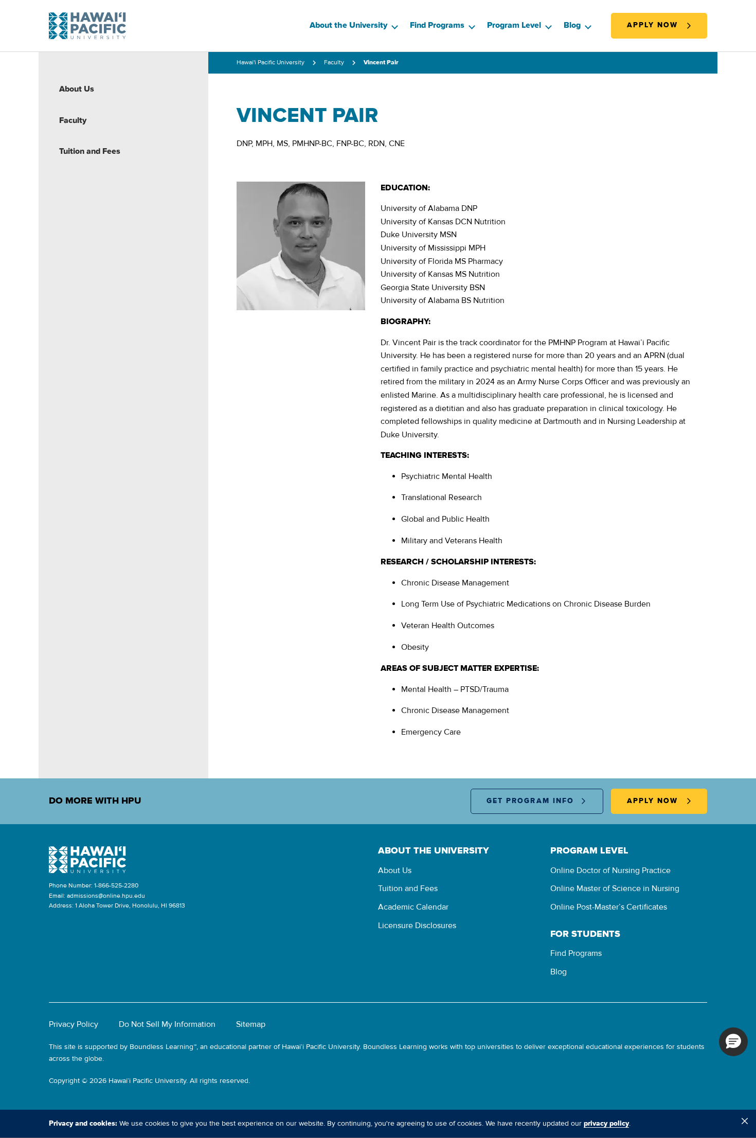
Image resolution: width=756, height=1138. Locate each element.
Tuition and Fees (89, 151)
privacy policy (606, 1123)
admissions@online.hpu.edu (106, 896)
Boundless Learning (161, 1046)
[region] (378, 1123)
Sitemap (250, 1024)
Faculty (72, 120)
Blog (572, 25)
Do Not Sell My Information (167, 1024)
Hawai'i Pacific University (270, 63)
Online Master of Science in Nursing (614, 888)
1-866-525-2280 (116, 886)
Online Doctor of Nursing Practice (610, 870)
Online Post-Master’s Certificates (608, 907)
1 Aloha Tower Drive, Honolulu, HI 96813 (130, 906)
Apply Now (652, 25)
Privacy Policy (73, 1024)
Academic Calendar (413, 907)
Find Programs (437, 25)
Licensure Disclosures (417, 925)
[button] (733, 1041)
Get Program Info (530, 801)
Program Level (514, 25)
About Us (76, 89)
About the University (348, 25)
